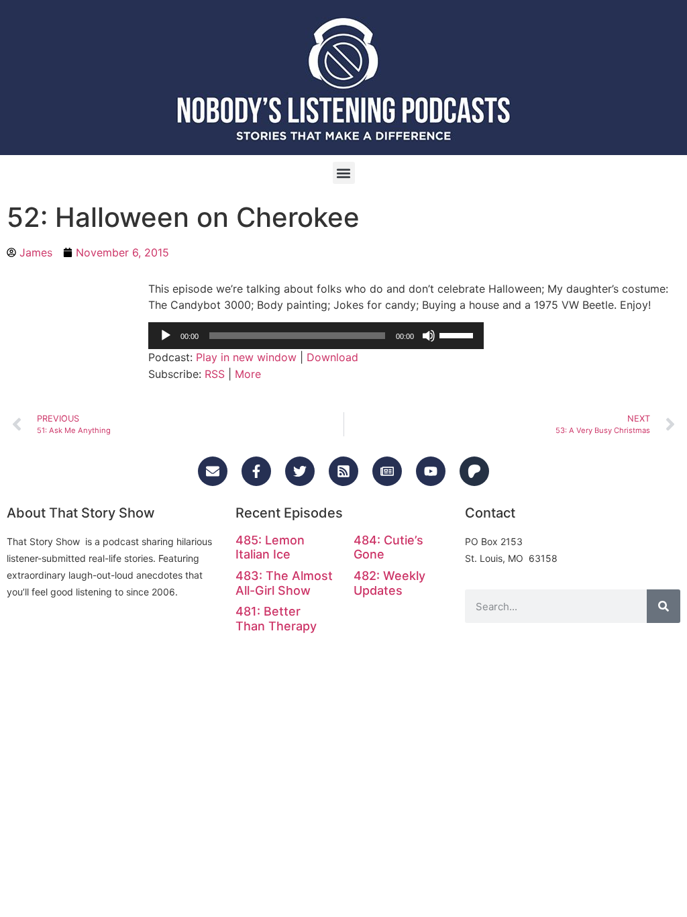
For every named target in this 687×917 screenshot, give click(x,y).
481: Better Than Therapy (276, 618)
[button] (344, 173)
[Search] (663, 606)
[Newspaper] (387, 471)
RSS (215, 374)
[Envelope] (212, 471)
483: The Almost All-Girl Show (284, 583)
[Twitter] (300, 471)
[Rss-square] (343, 471)
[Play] (165, 335)
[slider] (458, 334)
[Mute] (428, 335)
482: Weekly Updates (389, 583)
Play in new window (246, 357)
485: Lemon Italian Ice (270, 547)
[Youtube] (430, 471)
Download (332, 357)
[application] (316, 335)
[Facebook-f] (256, 471)
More (248, 374)
